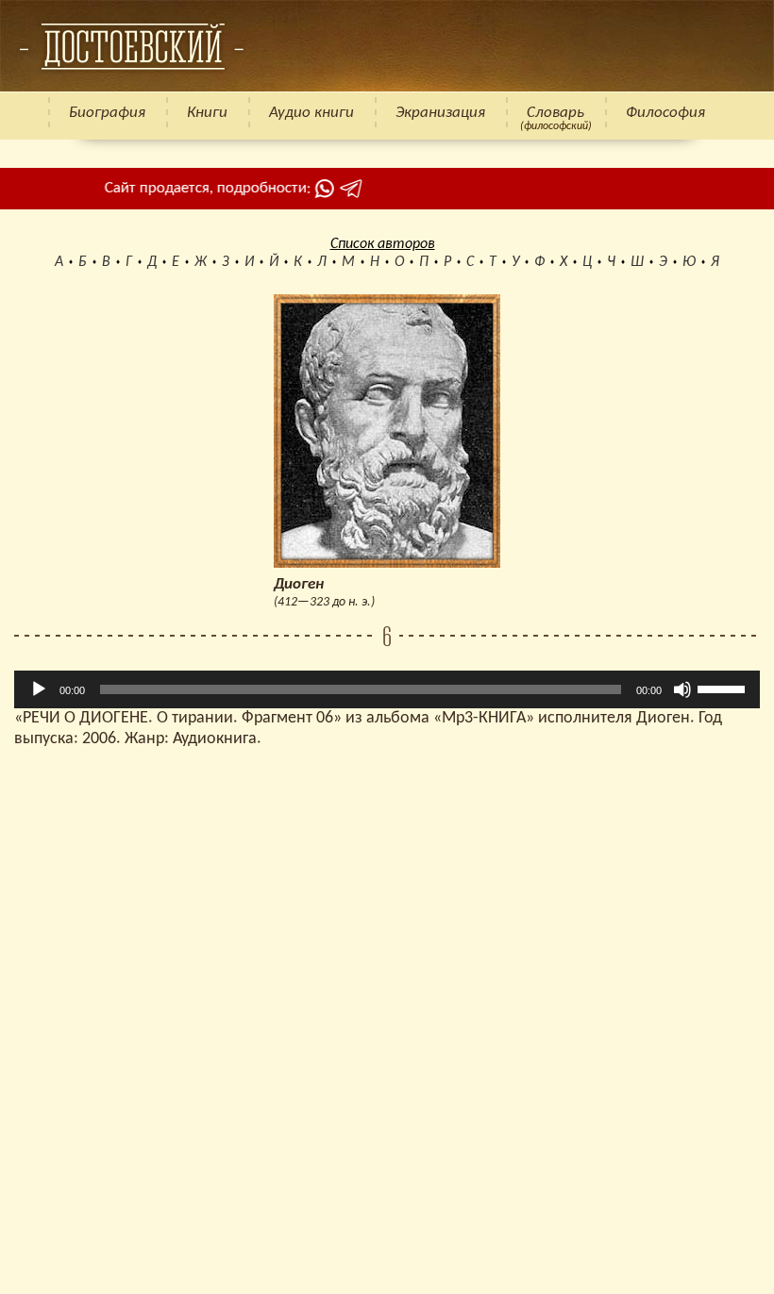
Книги (207, 113)
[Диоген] (131, 46)
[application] (387, 689)
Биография (107, 113)
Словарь (555, 113)
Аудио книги (311, 113)
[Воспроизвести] (38, 689)
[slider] (724, 688)
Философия (665, 113)
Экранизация (440, 113)
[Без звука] (682, 689)
